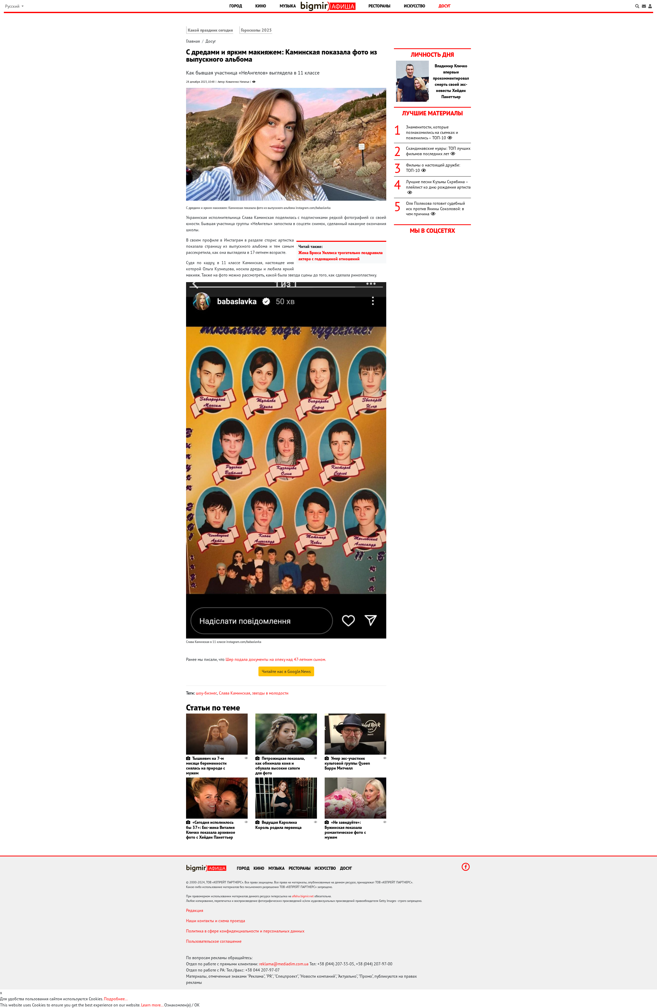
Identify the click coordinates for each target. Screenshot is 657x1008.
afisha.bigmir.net (303, 896)
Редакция (194, 910)
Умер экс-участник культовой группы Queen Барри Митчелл (347, 763)
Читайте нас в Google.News (286, 671)
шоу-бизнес (206, 693)
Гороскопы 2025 (256, 30)
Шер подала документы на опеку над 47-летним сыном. (276, 659)
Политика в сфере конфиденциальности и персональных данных (245, 930)
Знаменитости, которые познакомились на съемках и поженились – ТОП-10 (432, 132)
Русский (13, 6)
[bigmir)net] (315, 6)
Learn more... (152, 1004)
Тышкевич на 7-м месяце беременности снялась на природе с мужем (206, 766)
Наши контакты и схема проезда (215, 920)
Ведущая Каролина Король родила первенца (278, 825)
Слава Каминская (234, 693)
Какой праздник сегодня (210, 30)
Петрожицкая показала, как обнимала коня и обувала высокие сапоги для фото (280, 766)
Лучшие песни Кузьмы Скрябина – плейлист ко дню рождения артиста (438, 184)
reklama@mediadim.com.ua (283, 963)
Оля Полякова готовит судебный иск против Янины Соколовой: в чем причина (435, 209)
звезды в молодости (270, 693)
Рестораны (379, 5)
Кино (260, 5)
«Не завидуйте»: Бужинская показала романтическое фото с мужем (345, 830)
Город (235, 5)
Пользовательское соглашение (213, 941)
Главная (193, 41)
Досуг (444, 5)
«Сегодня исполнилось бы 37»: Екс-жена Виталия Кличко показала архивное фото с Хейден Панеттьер (210, 830)
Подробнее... (116, 998)
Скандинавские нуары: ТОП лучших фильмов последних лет (438, 151)
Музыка (288, 5)
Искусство (414, 5)
